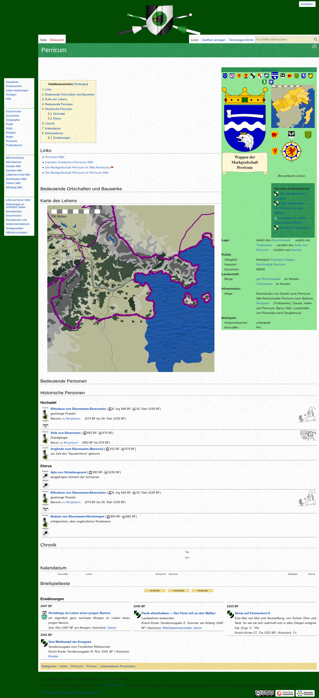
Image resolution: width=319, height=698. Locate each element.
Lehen (63, 666)
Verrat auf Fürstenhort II (252, 613)
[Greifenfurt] (246, 75)
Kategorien (48, 666)
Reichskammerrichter (177, 628)
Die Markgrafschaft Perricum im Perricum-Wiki (77, 172)
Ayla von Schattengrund (68, 472)
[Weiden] (264, 82)
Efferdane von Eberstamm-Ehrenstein (78, 408)
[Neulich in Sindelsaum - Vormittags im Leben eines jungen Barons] (275, 218)
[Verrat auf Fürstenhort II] (276, 227)
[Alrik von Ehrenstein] (307, 435)
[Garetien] (239, 75)
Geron (111, 627)
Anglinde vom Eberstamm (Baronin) (77, 449)
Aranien (296, 250)
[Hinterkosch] (267, 75)
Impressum (66, 692)
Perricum (77, 666)
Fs (294, 632)
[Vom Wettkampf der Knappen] (276, 193)
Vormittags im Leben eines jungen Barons (79, 613)
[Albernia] (225, 75)
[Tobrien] (303, 75)
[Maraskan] (260, 75)
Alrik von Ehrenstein (66, 433)
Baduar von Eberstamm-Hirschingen (77, 516)
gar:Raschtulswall (268, 279)
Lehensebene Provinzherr (118, 666)
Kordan (53, 656)
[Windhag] (271, 82)
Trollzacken (264, 245)
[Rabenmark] (283, 75)
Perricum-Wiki (54, 157)
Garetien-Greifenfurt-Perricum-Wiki (69, 162)
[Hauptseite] (19, 57)
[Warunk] (310, 75)
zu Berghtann (71, 418)
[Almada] (232, 75)
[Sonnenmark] (296, 75)
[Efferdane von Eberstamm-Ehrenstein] (307, 414)
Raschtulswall (281, 240)
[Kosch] (253, 75)
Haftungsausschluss (87, 692)
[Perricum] (274, 75)
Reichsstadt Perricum (271, 264)
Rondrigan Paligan (282, 259)
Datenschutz (50, 692)
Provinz (92, 666)
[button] (269, 70)
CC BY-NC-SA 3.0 (113, 685)
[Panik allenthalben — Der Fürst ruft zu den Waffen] (276, 203)
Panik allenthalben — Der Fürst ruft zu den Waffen (291, 208)
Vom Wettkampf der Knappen (69, 641)
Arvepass (262, 303)
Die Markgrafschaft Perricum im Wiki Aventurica (77, 167)
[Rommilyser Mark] (290, 75)
